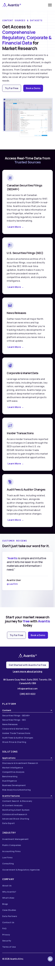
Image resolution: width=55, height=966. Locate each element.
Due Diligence (9, 780)
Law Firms (7, 857)
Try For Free (11, 88)
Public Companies (11, 845)
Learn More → (16, 227)
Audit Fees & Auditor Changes (17, 737)
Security (6, 940)
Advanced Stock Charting (15, 818)
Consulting (8, 863)
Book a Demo (33, 88)
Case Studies (9, 910)
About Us (7, 885)
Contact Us (8, 922)
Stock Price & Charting (14, 742)
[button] (50, 5)
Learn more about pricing (27, 671)
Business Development (14, 785)
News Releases (9, 724)
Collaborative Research (14, 814)
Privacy (6, 934)
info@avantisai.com (27, 688)
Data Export (8, 823)
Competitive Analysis (13, 772)
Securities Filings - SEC (14, 719)
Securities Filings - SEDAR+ (16, 715)
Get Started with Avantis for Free (27, 665)
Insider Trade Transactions (16, 733)
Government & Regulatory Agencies (21, 869)
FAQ (4, 928)
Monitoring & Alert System (15, 810)
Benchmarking (9, 776)
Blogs (5, 904)
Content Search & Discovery (17, 801)
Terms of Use (9, 946)
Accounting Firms (11, 851)
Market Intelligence (12, 767)
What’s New (8, 897)
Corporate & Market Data (15, 728)
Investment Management (15, 839)
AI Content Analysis (12, 805)
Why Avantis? (9, 891)
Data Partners (9, 916)
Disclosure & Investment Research (20, 763)
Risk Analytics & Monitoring (16, 789)
